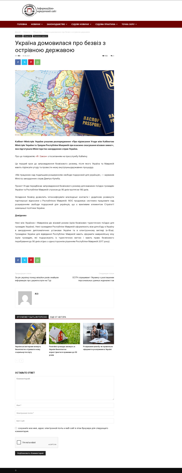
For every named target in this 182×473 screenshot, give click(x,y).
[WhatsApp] (37, 62)
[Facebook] (18, 62)
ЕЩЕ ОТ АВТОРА (58, 317)
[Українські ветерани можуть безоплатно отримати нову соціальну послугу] (30, 333)
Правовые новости (40, 36)
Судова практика (105, 24)
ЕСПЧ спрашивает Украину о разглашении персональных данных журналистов (93, 279)
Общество (37, 32)
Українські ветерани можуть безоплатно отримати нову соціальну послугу (28, 349)
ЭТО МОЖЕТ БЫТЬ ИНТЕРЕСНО (32, 317)
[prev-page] (17, 360)
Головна (22, 24)
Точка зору (128, 24)
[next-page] (21, 360)
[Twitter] (24, 62)
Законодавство (56, 24)
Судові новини (80, 24)
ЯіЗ (19, 56)
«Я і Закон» (41, 156)
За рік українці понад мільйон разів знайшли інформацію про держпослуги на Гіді (37, 279)
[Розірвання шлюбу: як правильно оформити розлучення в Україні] (98, 333)
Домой (18, 32)
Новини (35, 24)
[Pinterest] (31, 62)
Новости (26, 32)
